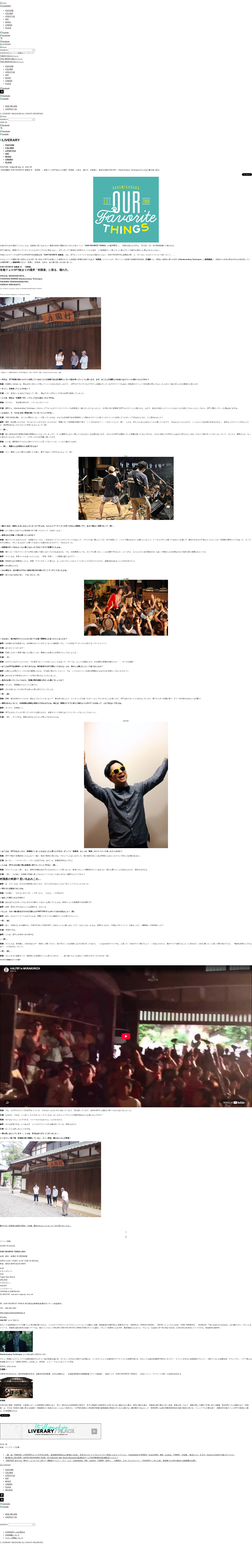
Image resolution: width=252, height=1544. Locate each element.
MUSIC (8, 22)
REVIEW (8, 1490)
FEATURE (9, 11)
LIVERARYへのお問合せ (15, 1532)
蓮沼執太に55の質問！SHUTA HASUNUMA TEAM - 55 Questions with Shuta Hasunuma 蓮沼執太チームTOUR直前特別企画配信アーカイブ (61, 1458)
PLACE (8, 28)
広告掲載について (12, 1535)
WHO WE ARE (11, 106)
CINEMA (8, 25)
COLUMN (9, 13)
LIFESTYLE (10, 16)
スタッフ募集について (14, 1538)
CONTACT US (11, 109)
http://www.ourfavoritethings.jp (12, 1313)
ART (7, 19)
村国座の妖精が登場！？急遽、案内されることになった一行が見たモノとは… (36, 1226)
